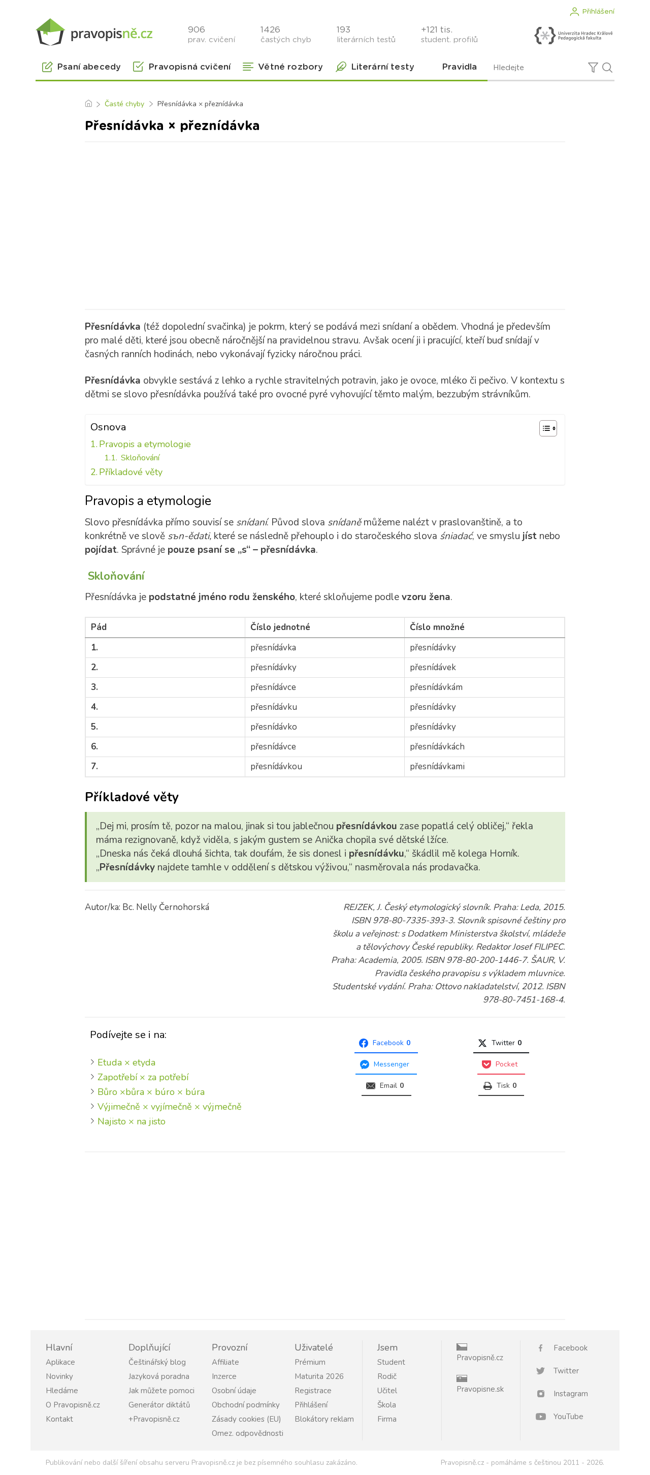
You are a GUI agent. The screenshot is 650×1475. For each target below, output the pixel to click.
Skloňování (139, 457)
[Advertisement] (325, 223)
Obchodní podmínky (246, 1405)
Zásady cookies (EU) (246, 1419)
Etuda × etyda (126, 1062)
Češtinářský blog (157, 1362)
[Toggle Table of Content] (543, 428)
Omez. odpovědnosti (247, 1433)
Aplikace (60, 1362)
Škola (386, 1405)
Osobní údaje (234, 1391)
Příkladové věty (130, 472)
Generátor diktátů (159, 1405)
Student (391, 1362)
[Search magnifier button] (607, 67)
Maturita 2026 (319, 1376)
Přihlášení (598, 11)
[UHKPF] (573, 35)
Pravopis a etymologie (145, 444)
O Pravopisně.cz (73, 1405)
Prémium (310, 1362)
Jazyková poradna (158, 1376)
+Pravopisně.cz (154, 1419)
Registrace (313, 1391)
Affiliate (225, 1362)
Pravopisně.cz (480, 1358)
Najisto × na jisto (132, 1121)
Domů (88, 104)
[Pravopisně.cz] (94, 31)
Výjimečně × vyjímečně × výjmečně (170, 1107)
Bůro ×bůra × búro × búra (151, 1092)
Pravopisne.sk (480, 1389)
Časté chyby (124, 104)
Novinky (59, 1376)
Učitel (387, 1391)
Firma (387, 1419)
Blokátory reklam (324, 1419)
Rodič (387, 1376)
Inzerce (224, 1376)
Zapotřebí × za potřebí (143, 1077)
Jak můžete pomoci (161, 1391)
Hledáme (62, 1391)
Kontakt (59, 1419)
